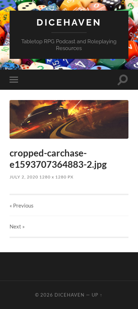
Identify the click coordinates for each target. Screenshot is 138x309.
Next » (17, 226)
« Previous (22, 205)
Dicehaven (69, 22)
